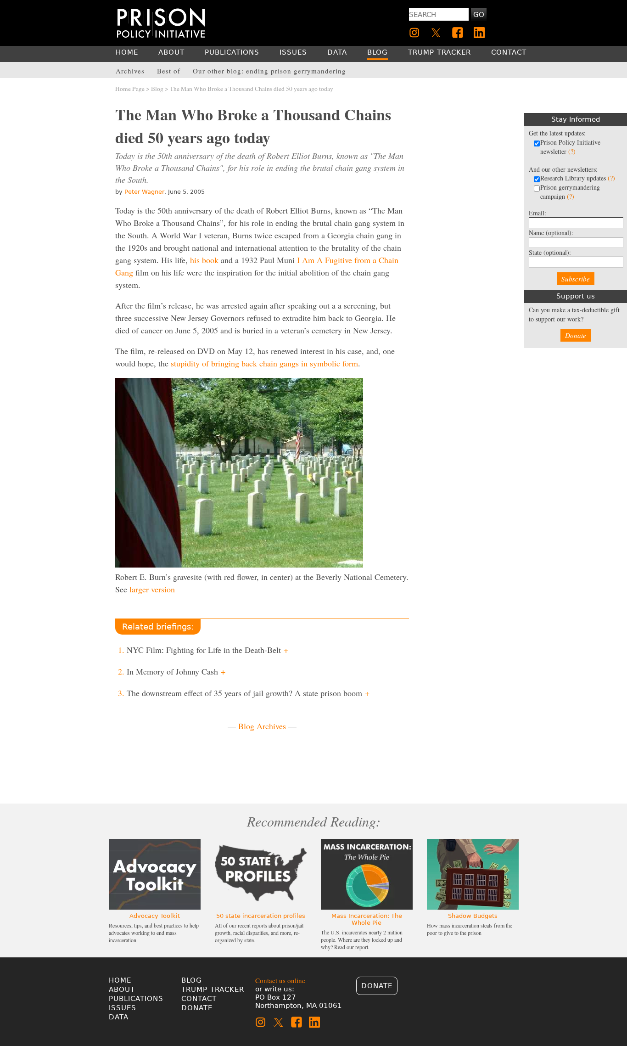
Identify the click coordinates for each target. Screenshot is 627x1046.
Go (478, 15)
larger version (152, 589)
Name (551, 232)
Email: (537, 212)
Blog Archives (262, 725)
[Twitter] (436, 32)
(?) (572, 151)
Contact (199, 999)
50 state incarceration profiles (260, 915)
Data (119, 1017)
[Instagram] (414, 32)
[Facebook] (457, 32)
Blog (157, 88)
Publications (136, 999)
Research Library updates (577, 178)
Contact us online (280, 980)
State (550, 252)
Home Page (130, 88)
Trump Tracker (212, 989)
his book (204, 259)
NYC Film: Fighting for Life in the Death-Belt (207, 649)
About (122, 989)
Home (120, 980)
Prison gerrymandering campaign (570, 192)
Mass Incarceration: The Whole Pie (366, 919)
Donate (575, 335)
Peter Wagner (144, 191)
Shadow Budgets (473, 915)
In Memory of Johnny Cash (176, 671)
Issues (122, 1008)
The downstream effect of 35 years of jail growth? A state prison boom (248, 692)
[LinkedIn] (479, 32)
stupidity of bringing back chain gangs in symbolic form (264, 363)
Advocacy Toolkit (154, 915)
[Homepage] (161, 22)
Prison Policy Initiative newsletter (570, 147)
